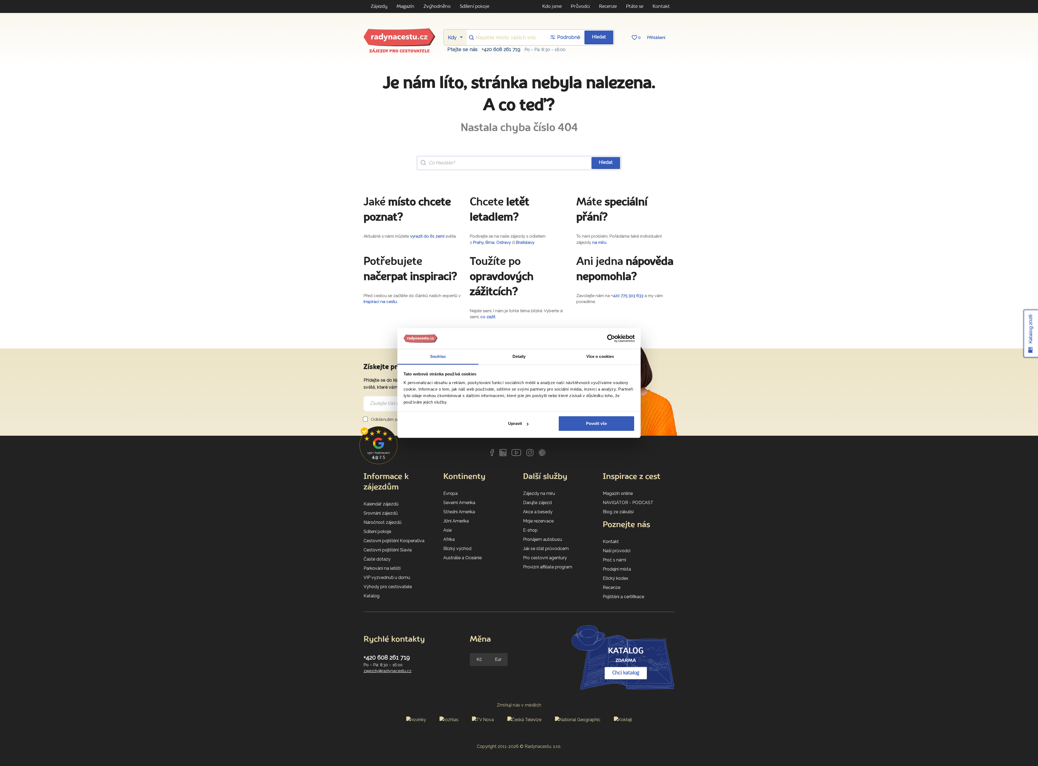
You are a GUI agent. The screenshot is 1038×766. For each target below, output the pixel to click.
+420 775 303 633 (627, 295)
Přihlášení (656, 37)
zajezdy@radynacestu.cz (387, 670)
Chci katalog (625, 673)
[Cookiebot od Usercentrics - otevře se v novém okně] (611, 339)
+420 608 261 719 (501, 49)
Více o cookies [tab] (600, 356)
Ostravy (503, 242)
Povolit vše (596, 423)
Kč (479, 659)
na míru (599, 242)
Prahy (478, 242)
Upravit (515, 423)
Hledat (599, 37)
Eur (498, 659)
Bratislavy (525, 242)
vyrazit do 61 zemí (427, 236)
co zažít (487, 316)
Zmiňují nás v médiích (519, 705)
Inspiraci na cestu (380, 301)
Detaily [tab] (519, 356)
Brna (489, 242)
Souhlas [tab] (438, 356)
